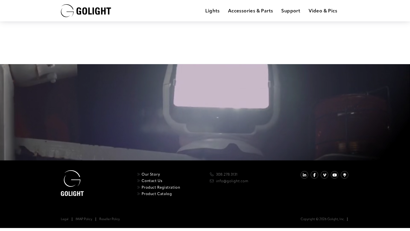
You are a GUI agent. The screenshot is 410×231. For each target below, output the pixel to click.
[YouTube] (334, 175)
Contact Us (151, 180)
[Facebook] (314, 175)
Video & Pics (323, 11)
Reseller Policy (109, 219)
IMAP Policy (84, 219)
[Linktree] (344, 175)
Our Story (150, 174)
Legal (65, 219)
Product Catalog (156, 193)
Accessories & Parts (250, 11)
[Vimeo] (324, 175)
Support (290, 11)
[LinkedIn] (304, 175)
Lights (212, 11)
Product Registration (160, 187)
